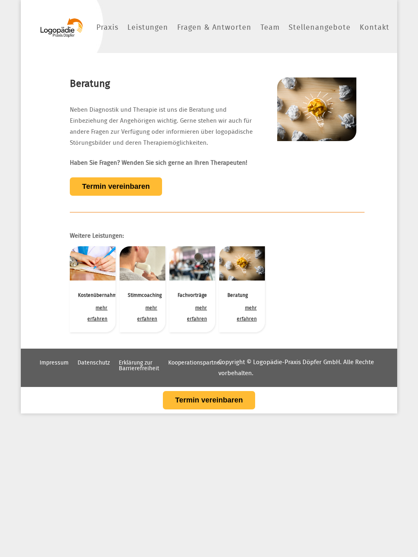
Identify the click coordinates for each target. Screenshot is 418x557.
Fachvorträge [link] (192, 295)
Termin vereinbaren (116, 186)
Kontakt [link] (374, 27)
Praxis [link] (107, 27)
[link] (61, 27)
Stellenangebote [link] (320, 27)
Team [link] (270, 27)
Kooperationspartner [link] (195, 363)
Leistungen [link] (147, 27)
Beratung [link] (237, 295)
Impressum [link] (54, 363)
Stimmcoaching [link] (145, 295)
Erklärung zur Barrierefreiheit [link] (139, 365)
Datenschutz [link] (94, 363)
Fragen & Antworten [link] (214, 27)
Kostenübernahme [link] (99, 295)
